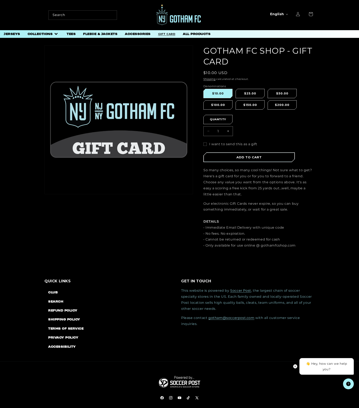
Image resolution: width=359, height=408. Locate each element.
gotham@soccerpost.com (231, 318)
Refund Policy (62, 310)
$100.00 (218, 105)
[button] (43, 34)
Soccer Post (240, 291)
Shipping (209, 79)
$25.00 (250, 93)
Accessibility (62, 346)
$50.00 (282, 93)
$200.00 (282, 105)
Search (55, 301)
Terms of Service (66, 328)
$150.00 (250, 105)
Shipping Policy (64, 319)
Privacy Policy (63, 337)
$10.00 (218, 93)
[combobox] (82, 15)
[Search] (112, 15)
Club (53, 292)
